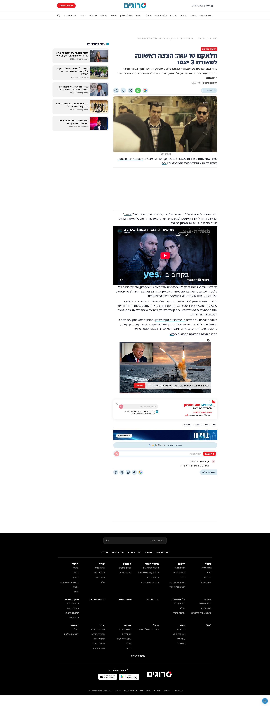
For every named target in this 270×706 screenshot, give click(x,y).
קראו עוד (139, 385)
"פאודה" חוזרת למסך (130, 159)
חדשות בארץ (180, 567)
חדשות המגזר (206, 15)
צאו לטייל (181, 638)
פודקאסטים (118, 552)
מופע (76, 591)
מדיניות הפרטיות (130, 690)
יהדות (82, 15)
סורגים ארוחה (99, 648)
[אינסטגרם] (128, 472)
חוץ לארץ (181, 643)
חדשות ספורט (205, 603)
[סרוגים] (159, 674)
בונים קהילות (179, 603)
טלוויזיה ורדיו (161, 15)
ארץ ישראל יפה (179, 634)
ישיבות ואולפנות (72, 612)
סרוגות (183, 15)
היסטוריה (181, 629)
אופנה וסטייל (206, 582)
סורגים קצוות (125, 572)
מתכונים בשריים (98, 629)
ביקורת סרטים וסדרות (69, 582)
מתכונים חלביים (98, 634)
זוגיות (209, 572)
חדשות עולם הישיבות (150, 582)
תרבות (173, 15)
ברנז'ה (182, 577)
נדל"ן (182, 608)
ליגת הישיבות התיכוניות (201, 612)
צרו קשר (166, 690)
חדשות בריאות (73, 603)
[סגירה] (117, 404)
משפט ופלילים (179, 572)
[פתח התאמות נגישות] (265, 701)
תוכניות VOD (134, 552)
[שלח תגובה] (116, 453)
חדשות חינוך (73, 617)
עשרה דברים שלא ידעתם (148, 629)
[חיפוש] (58, 15)
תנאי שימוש (145, 690)
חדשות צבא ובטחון (177, 582)
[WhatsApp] (138, 90)
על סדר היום (99, 572)
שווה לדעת (126, 634)
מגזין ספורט (206, 608)
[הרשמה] (121, 406)
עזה (164, 163)
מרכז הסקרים (162, 552)
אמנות (75, 587)
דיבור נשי (208, 577)
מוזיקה (75, 577)
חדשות (194, 15)
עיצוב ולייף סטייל (124, 638)
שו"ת (102, 582)
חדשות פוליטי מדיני (177, 587)
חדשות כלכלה (178, 612)
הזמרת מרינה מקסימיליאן (170, 320)
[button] (208, 340)
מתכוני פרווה (99, 638)
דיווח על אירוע (66, 5)
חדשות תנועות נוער (151, 567)
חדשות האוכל (99, 643)
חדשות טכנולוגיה (71, 634)
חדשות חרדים (70, 15)
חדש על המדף (125, 629)
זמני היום (156, 690)
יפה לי (128, 643)
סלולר (75, 629)
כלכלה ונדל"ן (126, 15)
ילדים (128, 648)
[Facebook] (123, 90)
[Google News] (140, 472)
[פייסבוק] (115, 472)
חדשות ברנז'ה (153, 577)
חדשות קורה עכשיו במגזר (148, 572)
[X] (130, 90)
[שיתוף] (116, 90)
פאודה (127, 214)
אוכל (138, 15)
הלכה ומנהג (100, 567)
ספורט (114, 15)
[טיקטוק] (134, 472)
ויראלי (148, 15)
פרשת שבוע (100, 577)
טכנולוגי (93, 15)
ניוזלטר (104, 552)
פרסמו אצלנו (178, 690)
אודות (118, 690)
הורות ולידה (207, 567)
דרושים (148, 552)
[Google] (145, 90)
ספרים (75, 572)
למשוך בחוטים (125, 567)
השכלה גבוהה (73, 608)
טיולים (104, 15)
